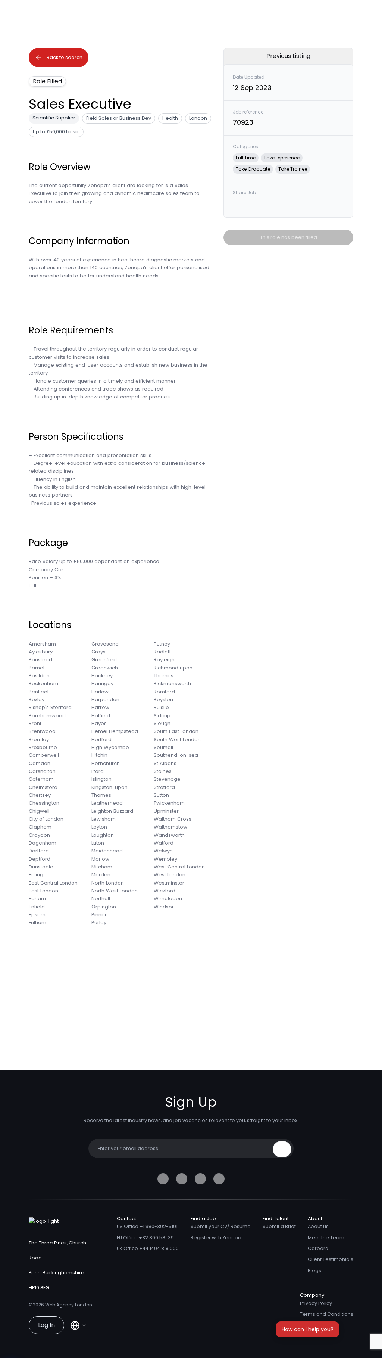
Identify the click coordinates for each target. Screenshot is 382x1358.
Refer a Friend (317, 1325)
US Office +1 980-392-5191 (147, 1226)
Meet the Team (326, 1237)
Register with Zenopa (216, 1237)
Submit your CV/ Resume (221, 1226)
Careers (318, 1248)
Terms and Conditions (326, 1314)
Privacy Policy (316, 1303)
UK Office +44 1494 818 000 (148, 1248)
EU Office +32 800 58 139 (145, 1237)
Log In (46, 1325)
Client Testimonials (330, 1259)
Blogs (314, 1270)
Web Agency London (68, 1305)
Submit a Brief (279, 1226)
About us (318, 1226)
